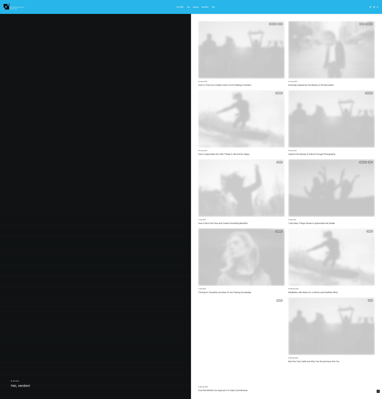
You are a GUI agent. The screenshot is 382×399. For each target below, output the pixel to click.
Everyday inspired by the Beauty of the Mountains (311, 85)
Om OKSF (180, 7)
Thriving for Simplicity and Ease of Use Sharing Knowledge (224, 292)
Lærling (195, 7)
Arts (280, 24)
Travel (279, 162)
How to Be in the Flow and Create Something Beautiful (223, 223)
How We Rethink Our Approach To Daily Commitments (223, 390)
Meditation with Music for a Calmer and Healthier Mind (313, 292)
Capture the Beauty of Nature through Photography (311, 154)
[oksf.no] (14, 7)
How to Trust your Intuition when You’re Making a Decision (224, 85)
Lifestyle (273, 24)
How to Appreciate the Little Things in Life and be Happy (223, 154)
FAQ (213, 7)
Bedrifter (205, 7)
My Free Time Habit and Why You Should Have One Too (313, 361)
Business (369, 24)
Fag (188, 7)
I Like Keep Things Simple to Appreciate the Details (311, 223)
